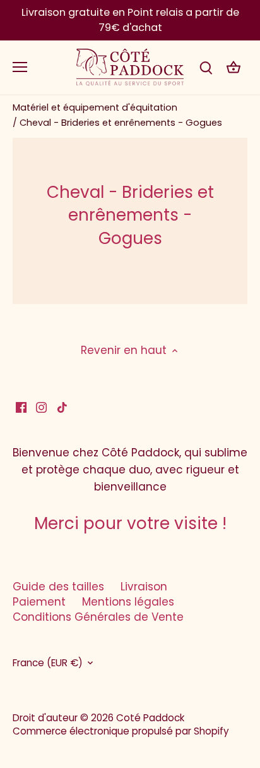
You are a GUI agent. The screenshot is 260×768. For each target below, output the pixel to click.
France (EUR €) (48, 663)
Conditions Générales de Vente (98, 617)
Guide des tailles (58, 586)
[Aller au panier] (233, 67)
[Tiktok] (62, 407)
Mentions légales (128, 601)
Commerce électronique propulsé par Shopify (121, 731)
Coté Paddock (150, 717)
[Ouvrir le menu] (20, 67)
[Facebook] (21, 407)
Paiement (39, 601)
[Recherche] (206, 67)
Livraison (144, 586)
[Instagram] (41, 407)
